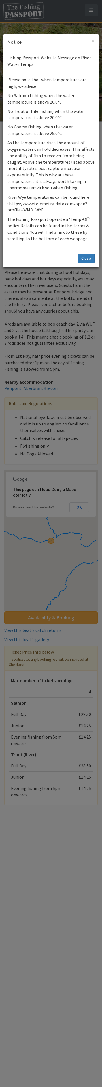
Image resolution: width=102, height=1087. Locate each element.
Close (86, 258)
